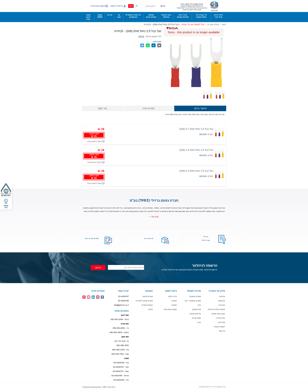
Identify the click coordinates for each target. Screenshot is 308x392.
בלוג (199, 305)
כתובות (174, 301)
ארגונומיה (221, 301)
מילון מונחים (196, 309)
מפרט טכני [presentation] (148, 108)
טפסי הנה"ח (220, 318)
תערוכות (222, 305)
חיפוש (150, 309)
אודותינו (222, 296)
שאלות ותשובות (195, 296)
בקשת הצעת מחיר (170, 309)
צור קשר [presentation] (102, 108)
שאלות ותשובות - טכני (192, 301)
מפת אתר (221, 322)
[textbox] (146, 6)
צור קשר (222, 331)
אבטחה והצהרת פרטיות (216, 309)
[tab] (200, 109)
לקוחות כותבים (219, 327)
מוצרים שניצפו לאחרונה (144, 301)
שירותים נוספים (195, 314)
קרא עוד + (154, 217)
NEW (131, 6)
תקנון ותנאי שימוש (218, 314)
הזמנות (174, 305)
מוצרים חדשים (148, 296)
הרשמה (113, 6)
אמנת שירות (196, 318)
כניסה (120, 6)
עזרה (199, 322)
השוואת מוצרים (147, 305)
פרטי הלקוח (172, 296)
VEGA (141, 36)
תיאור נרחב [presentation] (200, 108)
